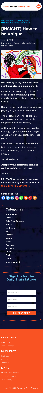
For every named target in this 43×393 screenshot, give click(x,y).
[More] (35, 198)
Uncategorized (13, 262)
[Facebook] (3, 198)
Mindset (18, 23)
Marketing (7, 23)
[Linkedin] (12, 198)
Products (10, 248)
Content (9, 218)
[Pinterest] (30, 198)
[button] (38, 6)
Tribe (8, 259)
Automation (11, 214)
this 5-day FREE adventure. (16, 186)
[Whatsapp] (21, 198)
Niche (27, 23)
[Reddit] (26, 198)
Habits (28, 21)
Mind (8, 231)
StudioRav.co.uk (32, 388)
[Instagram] (17, 198)
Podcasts (10, 245)
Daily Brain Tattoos (12, 21)
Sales (8, 252)
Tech (8, 255)
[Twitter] (8, 198)
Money (9, 238)
